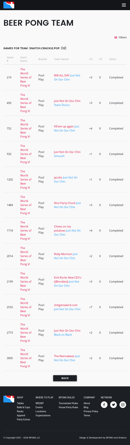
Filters (123, 37)
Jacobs (58, 177)
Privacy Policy (91, 411)
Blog (86, 407)
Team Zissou (62, 105)
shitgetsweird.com (66, 305)
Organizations (43, 415)
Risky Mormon (63, 254)
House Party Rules (68, 407)
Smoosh (59, 156)
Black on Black (63, 334)
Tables (20, 403)
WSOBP (40, 403)
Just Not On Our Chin (67, 101)
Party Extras (23, 419)
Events (39, 407)
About (87, 403)
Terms (87, 415)
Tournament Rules (68, 403)
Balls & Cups (23, 407)
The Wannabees (64, 356)
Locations (41, 411)
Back (65, 378)
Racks (20, 411)
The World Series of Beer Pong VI (25, 77)
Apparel (21, 415)
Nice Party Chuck (64, 203)
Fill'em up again (64, 126)
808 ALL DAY (61, 75)
